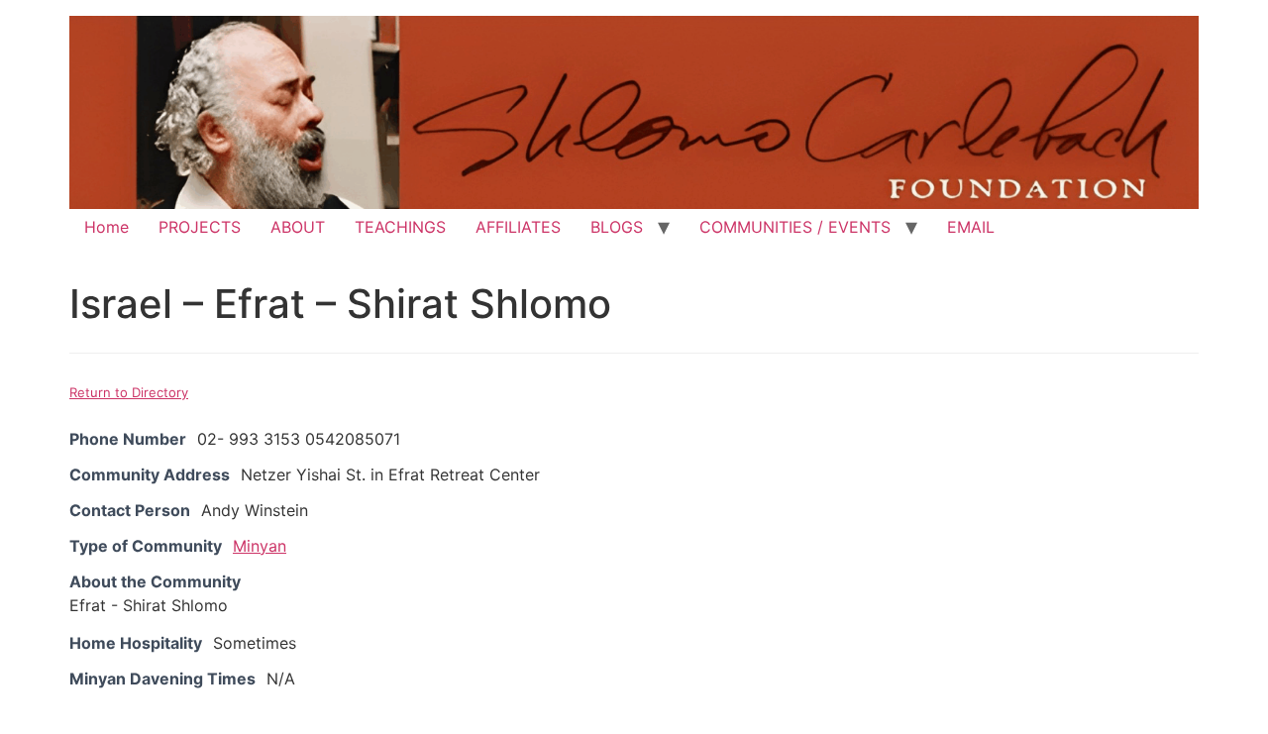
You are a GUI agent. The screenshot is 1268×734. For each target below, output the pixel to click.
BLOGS (616, 227)
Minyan (259, 546)
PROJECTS (199, 227)
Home (106, 227)
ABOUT (297, 227)
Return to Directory (128, 392)
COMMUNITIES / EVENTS (795, 227)
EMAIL (971, 227)
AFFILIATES (518, 227)
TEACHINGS (400, 227)
